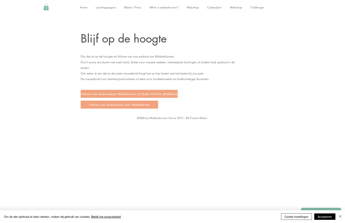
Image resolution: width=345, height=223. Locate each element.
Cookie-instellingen (296, 217)
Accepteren (325, 217)
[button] (46, 7)
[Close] (340, 216)
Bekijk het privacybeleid (106, 217)
